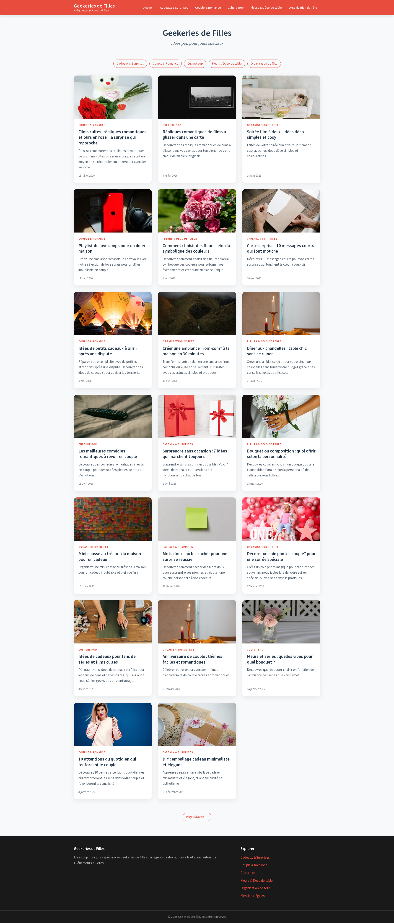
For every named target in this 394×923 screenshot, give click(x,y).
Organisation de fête (303, 7)
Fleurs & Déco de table (266, 7)
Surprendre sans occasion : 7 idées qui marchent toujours (195, 453)
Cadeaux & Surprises (174, 7)
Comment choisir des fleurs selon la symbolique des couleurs (196, 248)
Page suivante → (197, 817)
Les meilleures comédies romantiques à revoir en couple (107, 453)
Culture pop (236, 7)
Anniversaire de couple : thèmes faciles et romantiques (192, 659)
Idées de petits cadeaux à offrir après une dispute (107, 351)
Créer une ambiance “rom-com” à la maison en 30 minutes (196, 351)
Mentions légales (253, 896)
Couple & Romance (208, 7)
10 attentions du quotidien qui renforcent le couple (107, 761)
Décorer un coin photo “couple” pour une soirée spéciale (281, 556)
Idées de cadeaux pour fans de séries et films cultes (107, 659)
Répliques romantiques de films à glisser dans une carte (194, 134)
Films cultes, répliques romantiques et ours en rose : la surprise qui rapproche (112, 137)
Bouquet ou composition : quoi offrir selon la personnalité (281, 453)
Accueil (148, 7)
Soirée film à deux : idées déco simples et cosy (275, 134)
